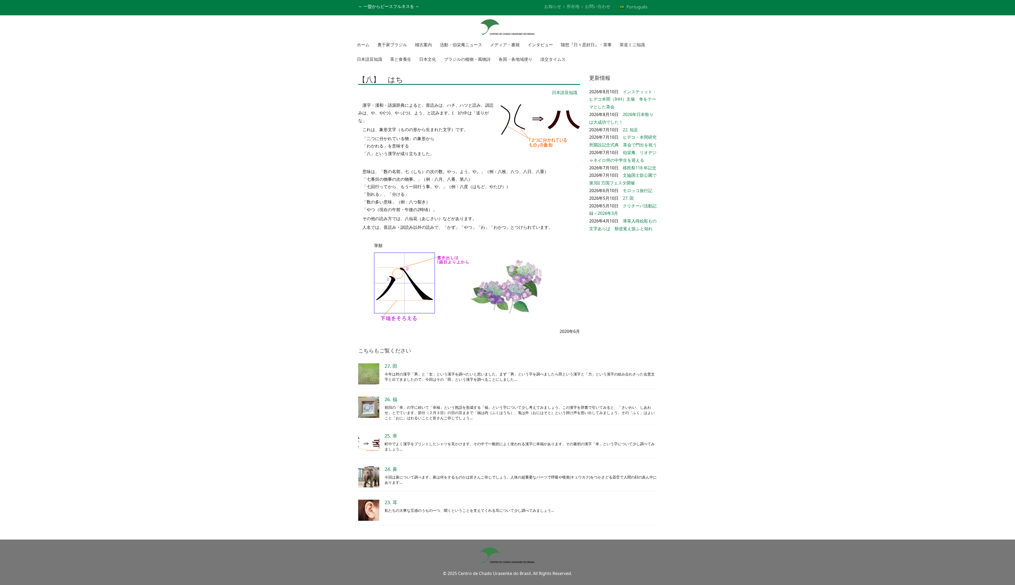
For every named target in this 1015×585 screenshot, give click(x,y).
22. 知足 (630, 130)
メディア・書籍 (505, 45)
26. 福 (391, 399)
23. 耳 (391, 502)
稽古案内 (423, 45)
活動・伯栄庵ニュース (461, 45)
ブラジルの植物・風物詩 (467, 59)
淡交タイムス (553, 59)
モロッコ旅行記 (637, 190)
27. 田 (628, 198)
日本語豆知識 (369, 59)
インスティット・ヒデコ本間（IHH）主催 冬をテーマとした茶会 (623, 99)
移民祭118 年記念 (639, 168)
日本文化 (427, 59)
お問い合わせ (597, 6)
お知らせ (552, 6)
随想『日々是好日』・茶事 (586, 45)
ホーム (363, 45)
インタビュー (540, 45)
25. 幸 (391, 436)
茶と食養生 (400, 59)
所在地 (573, 6)
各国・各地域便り (515, 59)
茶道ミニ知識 (632, 45)
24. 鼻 (391, 469)
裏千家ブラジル (392, 45)
